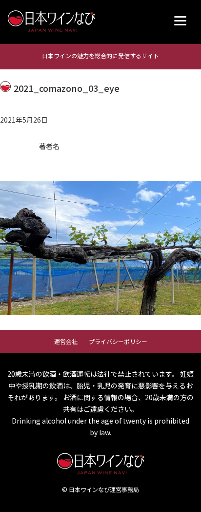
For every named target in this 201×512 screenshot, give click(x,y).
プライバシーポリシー (118, 341)
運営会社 (66, 341)
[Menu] (180, 20)
